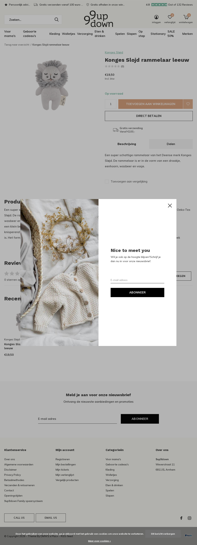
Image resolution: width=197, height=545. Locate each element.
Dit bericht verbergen (163, 533)
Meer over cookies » (99, 540)
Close (170, 205)
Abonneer (137, 292)
